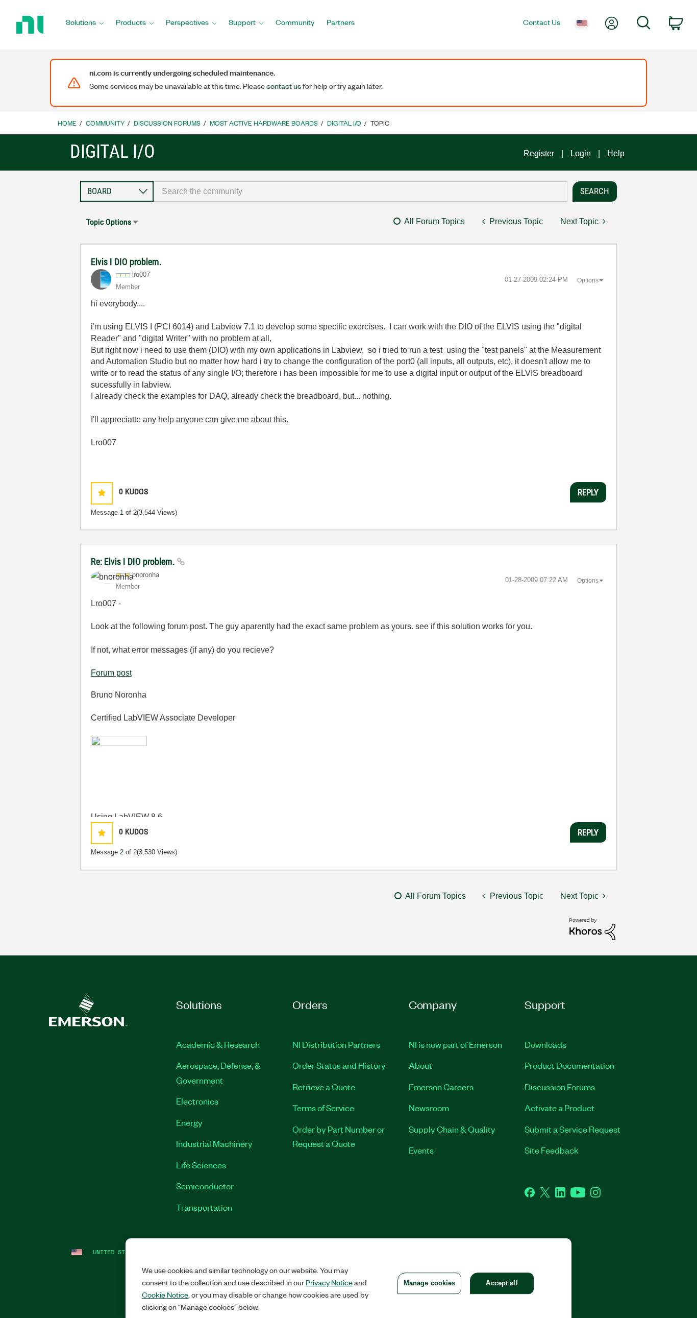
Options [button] (588, 280)
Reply (588, 492)
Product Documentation (569, 1065)
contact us (283, 86)
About (420, 1065)
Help (616, 153)
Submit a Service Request (572, 1129)
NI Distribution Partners (336, 1044)
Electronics (197, 1101)
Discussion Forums (167, 123)
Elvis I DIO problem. (126, 261)
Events (421, 1150)
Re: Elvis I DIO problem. (134, 561)
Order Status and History (339, 1065)
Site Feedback (552, 1150)
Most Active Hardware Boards (264, 123)
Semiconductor (205, 1185)
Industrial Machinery (214, 1143)
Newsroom (429, 1107)
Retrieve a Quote (323, 1086)
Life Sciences (201, 1164)
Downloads (545, 1044)
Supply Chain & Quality (452, 1129)
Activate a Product (559, 1107)
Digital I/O (344, 123)
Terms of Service (323, 1107)
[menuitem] (85, 25)
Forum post (111, 672)
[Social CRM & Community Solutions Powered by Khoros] (592, 928)
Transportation (204, 1207)
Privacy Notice (329, 1282)
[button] (101, 493)
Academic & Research (218, 1044)
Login (580, 153)
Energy (189, 1122)
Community (105, 123)
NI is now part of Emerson (455, 1044)
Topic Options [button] (108, 222)
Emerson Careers (441, 1086)
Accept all (501, 1283)
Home (67, 123)
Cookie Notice (165, 1294)
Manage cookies (430, 1283)
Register (539, 153)
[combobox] (361, 191)
